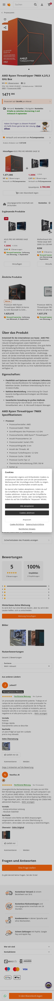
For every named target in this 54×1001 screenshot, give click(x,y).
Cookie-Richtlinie (17, 524)
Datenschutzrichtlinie (35, 524)
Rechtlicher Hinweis (27, 529)
